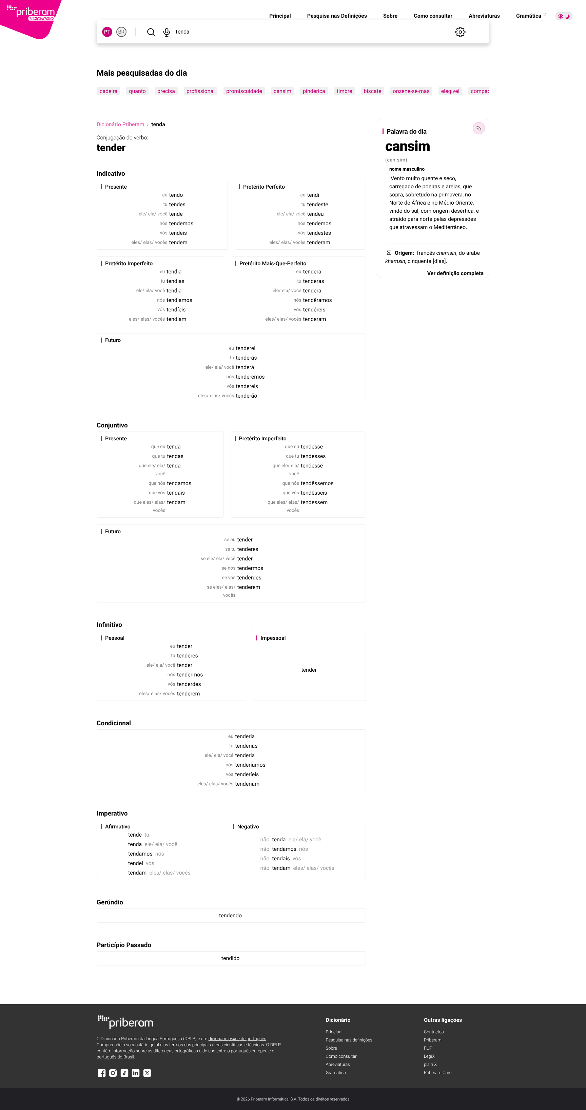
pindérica (314, 91)
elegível (450, 91)
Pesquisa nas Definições (337, 16)
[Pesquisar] (151, 31)
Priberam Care (437, 1072)
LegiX (429, 1056)
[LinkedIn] (136, 1076)
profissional (201, 91)
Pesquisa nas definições (349, 1040)
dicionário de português (238, 1038)
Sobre (390, 16)
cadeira (108, 91)
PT (107, 32)
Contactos (434, 1032)
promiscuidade (244, 91)
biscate (373, 91)
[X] (147, 1076)
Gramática (529, 16)
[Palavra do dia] (479, 128)
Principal (280, 16)
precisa (166, 91)
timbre (344, 91)
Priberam (433, 1040)
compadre (483, 91)
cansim (282, 91)
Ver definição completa (455, 273)
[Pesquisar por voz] (166, 31)
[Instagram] (113, 1076)
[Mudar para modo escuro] (563, 16)
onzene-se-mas (411, 91)
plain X (430, 1064)
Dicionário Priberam (120, 124)
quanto (137, 91)
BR (121, 32)
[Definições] (460, 31)
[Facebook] (102, 1076)
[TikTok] (124, 1076)
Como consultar (433, 16)
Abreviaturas (484, 16)
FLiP (428, 1048)
